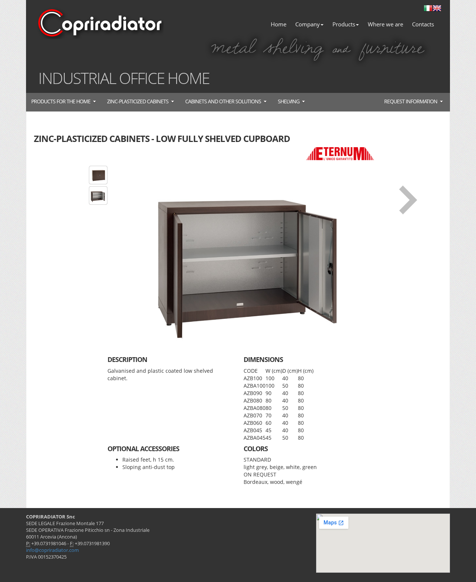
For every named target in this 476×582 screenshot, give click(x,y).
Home (278, 24)
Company (307, 24)
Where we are (385, 24)
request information (410, 101)
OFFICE (141, 77)
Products (343, 24)
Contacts (423, 24)
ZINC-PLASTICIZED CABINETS (137, 101)
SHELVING (288, 101)
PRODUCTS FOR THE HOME (60, 101)
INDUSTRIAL (77, 77)
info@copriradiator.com (52, 550)
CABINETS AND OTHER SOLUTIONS (223, 101)
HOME (188, 77)
